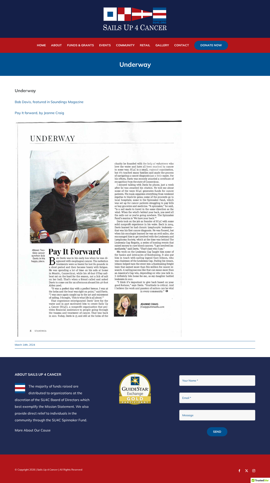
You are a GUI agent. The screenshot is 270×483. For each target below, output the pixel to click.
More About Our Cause (33, 430)
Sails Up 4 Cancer (47, 469)
